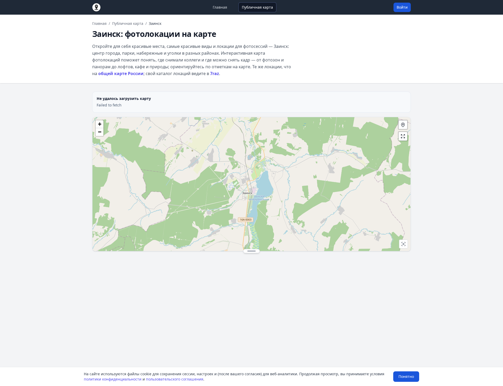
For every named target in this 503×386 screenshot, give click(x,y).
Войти (402, 7)
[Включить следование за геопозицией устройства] (403, 244)
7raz (214, 73)
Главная (220, 7)
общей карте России (121, 73)
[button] (99, 124)
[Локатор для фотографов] (96, 7)
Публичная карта (257, 7)
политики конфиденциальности (112, 379)
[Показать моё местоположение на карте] (402, 124)
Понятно (406, 376)
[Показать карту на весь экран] (402, 136)
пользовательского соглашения (174, 379)
